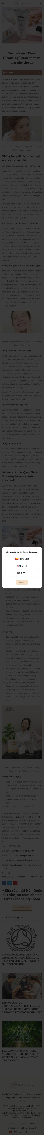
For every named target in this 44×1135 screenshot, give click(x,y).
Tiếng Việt (23, 559)
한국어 (23, 573)
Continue (22, 582)
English (23, 566)
